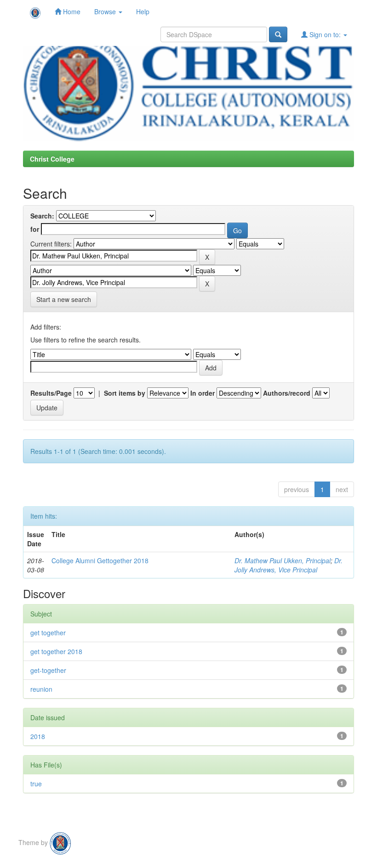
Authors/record (286, 393)
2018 (37, 736)
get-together (48, 670)
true (36, 783)
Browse (106, 11)
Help (142, 11)
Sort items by (124, 393)
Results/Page (51, 393)
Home (70, 11)
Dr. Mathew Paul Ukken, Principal (282, 560)
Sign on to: (325, 34)
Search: (42, 215)
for (34, 229)
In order (202, 393)
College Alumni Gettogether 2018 (100, 560)
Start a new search (63, 299)
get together (48, 632)
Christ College (52, 158)
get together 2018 (56, 651)
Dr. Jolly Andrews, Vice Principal (288, 565)
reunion (41, 689)
